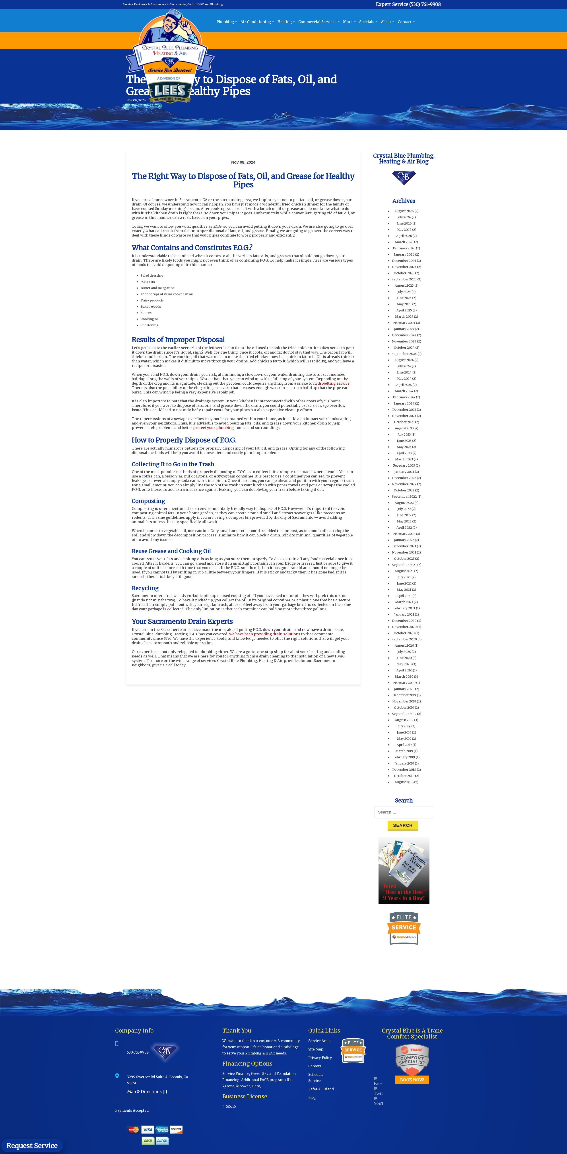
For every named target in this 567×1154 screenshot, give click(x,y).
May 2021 (404, 590)
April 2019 (404, 745)
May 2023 (404, 447)
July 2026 (404, 217)
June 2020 (404, 658)
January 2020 (404, 689)
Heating (285, 22)
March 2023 (404, 459)
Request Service (32, 1145)
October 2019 (404, 708)
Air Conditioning (256, 22)
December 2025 (404, 261)
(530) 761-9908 (425, 4)
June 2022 (404, 515)
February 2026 (404, 248)
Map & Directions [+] (147, 1091)
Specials (367, 22)
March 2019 (404, 751)
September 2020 (404, 639)
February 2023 (404, 465)
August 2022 (404, 503)
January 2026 (404, 254)
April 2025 (404, 310)
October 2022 (404, 490)
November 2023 (404, 416)
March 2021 (404, 602)
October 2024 (404, 348)
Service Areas (319, 1041)
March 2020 (404, 677)
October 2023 (404, 422)
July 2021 (404, 577)
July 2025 (404, 292)
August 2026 (404, 211)
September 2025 (404, 279)
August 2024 (404, 360)
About (386, 22)
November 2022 (404, 484)
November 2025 (404, 267)
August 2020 (404, 645)
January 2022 (404, 540)
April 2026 (404, 236)
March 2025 (404, 317)
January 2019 (404, 763)
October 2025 (404, 273)
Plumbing (226, 22)
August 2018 (404, 782)
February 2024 (404, 397)
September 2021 (404, 565)
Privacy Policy (320, 1058)
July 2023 (404, 434)
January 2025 (404, 329)
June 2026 (404, 223)
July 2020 (404, 652)
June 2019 (404, 732)
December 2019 (404, 695)
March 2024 (404, 391)
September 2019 (404, 714)
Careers (314, 1066)
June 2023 (404, 441)
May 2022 (404, 521)
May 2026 (404, 230)
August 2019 (404, 720)
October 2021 (404, 559)
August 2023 (404, 428)
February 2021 (404, 608)
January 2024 (404, 403)
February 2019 (404, 757)
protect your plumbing (213, 427)
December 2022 (404, 478)
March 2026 (404, 242)
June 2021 (404, 583)
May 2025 (404, 304)
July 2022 (404, 509)
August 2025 (404, 286)
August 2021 (404, 571)
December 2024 (404, 335)
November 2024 (404, 341)
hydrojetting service (331, 383)
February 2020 (404, 683)
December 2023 (404, 410)
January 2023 (404, 472)
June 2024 (404, 372)
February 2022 (404, 534)
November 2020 (404, 627)
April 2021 (404, 596)
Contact (405, 22)
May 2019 (404, 739)
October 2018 (404, 776)
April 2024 (404, 385)
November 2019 (404, 701)
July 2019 (404, 726)
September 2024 (404, 354)
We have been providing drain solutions (264, 634)
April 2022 (404, 528)
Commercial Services (317, 22)
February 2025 (404, 323)
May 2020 (404, 664)
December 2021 (404, 546)
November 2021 (404, 552)
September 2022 (404, 497)
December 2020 (404, 621)
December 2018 (404, 770)
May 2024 (404, 379)
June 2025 (404, 298)
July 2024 (404, 366)
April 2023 (404, 453)
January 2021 (404, 614)
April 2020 (404, 670)
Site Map (315, 1049)
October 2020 (404, 633)
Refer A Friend (321, 1089)
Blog (312, 1097)
